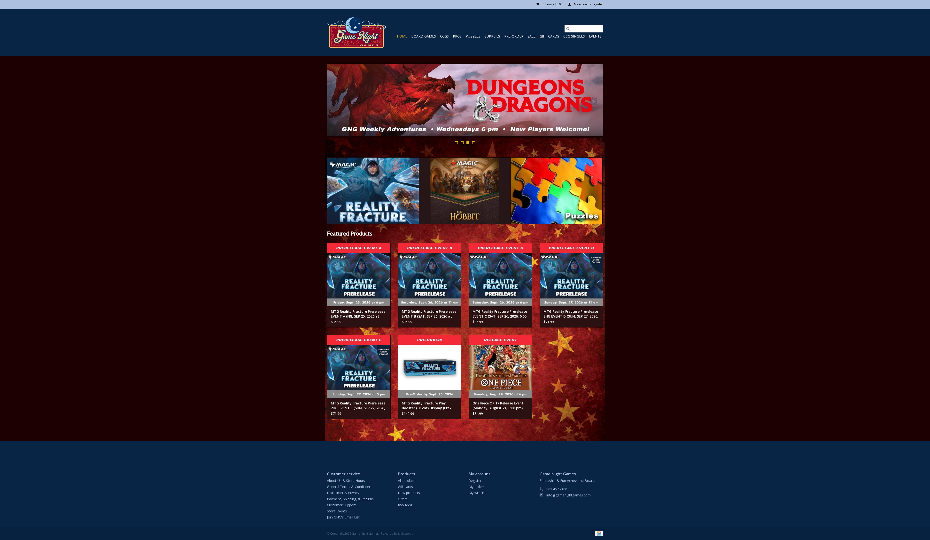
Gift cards (549, 36)
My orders (477, 486)
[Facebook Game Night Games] (465, 452)
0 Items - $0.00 (552, 4)
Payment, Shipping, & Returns (350, 499)
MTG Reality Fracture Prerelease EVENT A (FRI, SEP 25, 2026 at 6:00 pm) (358, 314)
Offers (403, 499)
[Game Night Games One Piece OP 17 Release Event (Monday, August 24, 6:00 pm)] (500, 366)
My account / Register (588, 4)
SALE (531, 36)
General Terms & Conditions (349, 486)
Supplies (492, 36)
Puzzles (473, 36)
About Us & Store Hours (346, 480)
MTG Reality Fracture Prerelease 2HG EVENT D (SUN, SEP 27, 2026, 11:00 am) (570, 314)
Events (595, 36)
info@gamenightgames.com (568, 495)
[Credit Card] (598, 534)
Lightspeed (405, 534)
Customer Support (341, 505)
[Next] (593, 101)
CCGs (444, 36)
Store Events (337, 511)
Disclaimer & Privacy (343, 492)
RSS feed (405, 505)
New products (409, 492)
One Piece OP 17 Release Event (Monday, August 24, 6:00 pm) (498, 405)
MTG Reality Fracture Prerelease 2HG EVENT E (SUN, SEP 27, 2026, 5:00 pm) (358, 406)
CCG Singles (574, 36)
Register (475, 480)
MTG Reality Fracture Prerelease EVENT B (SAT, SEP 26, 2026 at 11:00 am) (429, 314)
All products (407, 480)
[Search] (568, 29)
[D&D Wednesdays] (465, 100)
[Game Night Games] (356, 32)
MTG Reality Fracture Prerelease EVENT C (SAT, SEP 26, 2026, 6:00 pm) (500, 314)
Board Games (423, 36)
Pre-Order (513, 36)
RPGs (457, 36)
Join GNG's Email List (343, 517)
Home (402, 36)
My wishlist (477, 492)
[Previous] (336, 101)
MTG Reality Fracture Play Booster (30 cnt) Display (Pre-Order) (426, 406)
